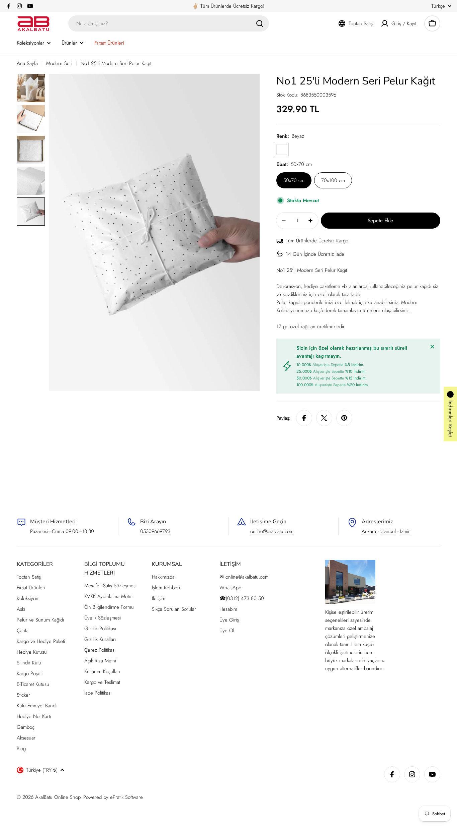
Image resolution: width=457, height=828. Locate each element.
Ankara (369, 531)
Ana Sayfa (27, 63)
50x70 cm (293, 180)
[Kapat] (432, 346)
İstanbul (388, 531)
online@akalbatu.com (271, 531)
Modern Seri (59, 63)
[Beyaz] (281, 149)
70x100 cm (333, 180)
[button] (450, 414)
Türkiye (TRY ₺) (42, 770)
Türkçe (438, 6)
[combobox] (168, 23)
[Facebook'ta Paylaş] (304, 418)
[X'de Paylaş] (324, 418)
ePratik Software (126, 797)
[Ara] (260, 23)
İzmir (405, 531)
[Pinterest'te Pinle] (344, 418)
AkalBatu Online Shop (57, 797)
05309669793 (155, 531)
